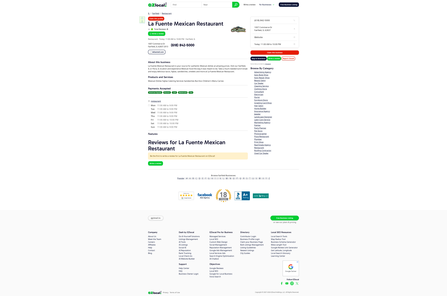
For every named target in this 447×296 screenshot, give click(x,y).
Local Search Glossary (280, 253)
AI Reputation (185, 250)
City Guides (245, 253)
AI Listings (183, 244)
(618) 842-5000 (262, 20)
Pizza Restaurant (261, 136)
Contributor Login (248, 236)
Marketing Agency (262, 122)
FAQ (180, 271)
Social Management (218, 244)
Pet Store (258, 131)
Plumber (258, 139)
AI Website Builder (187, 258)
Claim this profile (156, 19)
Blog (150, 253)
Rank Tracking (185, 253)
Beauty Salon (260, 80)
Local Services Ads (217, 253)
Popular (180, 178)
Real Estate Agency (262, 145)
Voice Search (215, 276)
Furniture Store (261, 100)
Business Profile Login (250, 239)
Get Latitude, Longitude (281, 250)
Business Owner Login (188, 274)
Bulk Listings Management (252, 244)
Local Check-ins (185, 256)
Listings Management (188, 239)
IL (149, 13)
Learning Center (278, 256)
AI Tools (182, 242)
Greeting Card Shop (263, 103)
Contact (151, 250)
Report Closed (288, 58)
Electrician (258, 94)
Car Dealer (259, 83)
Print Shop (259, 142)
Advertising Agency (262, 72)
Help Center (184, 268)
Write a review (250, 5)
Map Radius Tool (278, 239)
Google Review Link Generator (284, 247)
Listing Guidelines (248, 247)
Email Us (156, 218)
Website (258, 37)
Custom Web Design (218, 242)
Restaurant (167, 13)
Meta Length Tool (278, 244)
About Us (152, 236)
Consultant (259, 91)
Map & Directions (259, 58)
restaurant (156, 101)
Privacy (165, 292)
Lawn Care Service (262, 119)
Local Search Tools (279, 236)
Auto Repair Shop (262, 77)
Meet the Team (154, 239)
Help (150, 247)
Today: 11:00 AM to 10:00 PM (171, 39)
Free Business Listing (284, 218)
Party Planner (260, 128)
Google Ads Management (221, 250)
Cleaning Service (261, 86)
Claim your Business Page (251, 242)
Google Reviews (217, 268)
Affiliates (152, 244)
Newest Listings (247, 250)
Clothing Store (260, 89)
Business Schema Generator (283, 242)
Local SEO (214, 239)
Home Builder (260, 108)
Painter (257, 125)
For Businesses (265, 5)
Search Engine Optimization (222, 256)
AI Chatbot (214, 258)
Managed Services (218, 236)
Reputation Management (221, 247)
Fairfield (155, 13)
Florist (257, 97)
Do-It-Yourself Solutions (189, 236)
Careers (151, 242)
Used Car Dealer (261, 153)
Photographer (260, 133)
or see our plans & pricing (284, 222)
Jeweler (257, 114)
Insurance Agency (262, 111)
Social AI (182, 247)
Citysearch (268, 64)
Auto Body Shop (261, 75)
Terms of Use (175, 292)
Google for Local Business (221, 274)
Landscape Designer (263, 117)
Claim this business (275, 52)
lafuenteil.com (158, 52)
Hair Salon (258, 105)
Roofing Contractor (262, 150)
